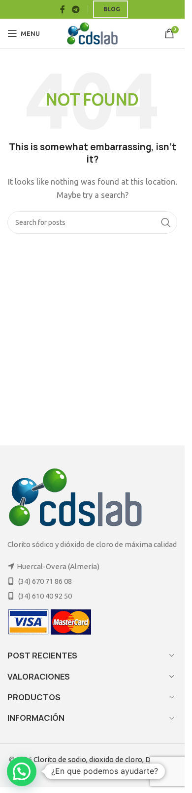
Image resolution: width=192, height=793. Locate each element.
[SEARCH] (166, 222)
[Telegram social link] (75, 9)
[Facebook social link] (62, 9)
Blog (111, 9)
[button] (21, 771)
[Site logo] (92, 32)
